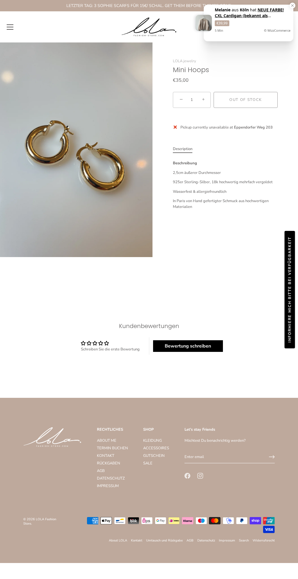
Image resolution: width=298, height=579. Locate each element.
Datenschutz (206, 540)
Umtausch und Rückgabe (164, 540)
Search (244, 540)
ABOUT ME (106, 440)
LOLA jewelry (184, 61)
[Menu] (10, 27)
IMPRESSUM (108, 486)
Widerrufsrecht (264, 540)
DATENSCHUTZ (111, 478)
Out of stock (245, 99)
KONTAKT (105, 455)
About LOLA (118, 540)
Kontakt (136, 540)
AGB (101, 470)
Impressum (227, 540)
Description (182, 149)
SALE (147, 463)
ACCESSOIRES (156, 448)
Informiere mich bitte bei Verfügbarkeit (289, 290)
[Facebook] (187, 475)
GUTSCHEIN (154, 455)
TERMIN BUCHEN (112, 448)
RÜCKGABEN (108, 463)
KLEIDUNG (152, 440)
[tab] (185, 149)
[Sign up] (272, 457)
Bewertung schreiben (188, 346)
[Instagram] (200, 475)
